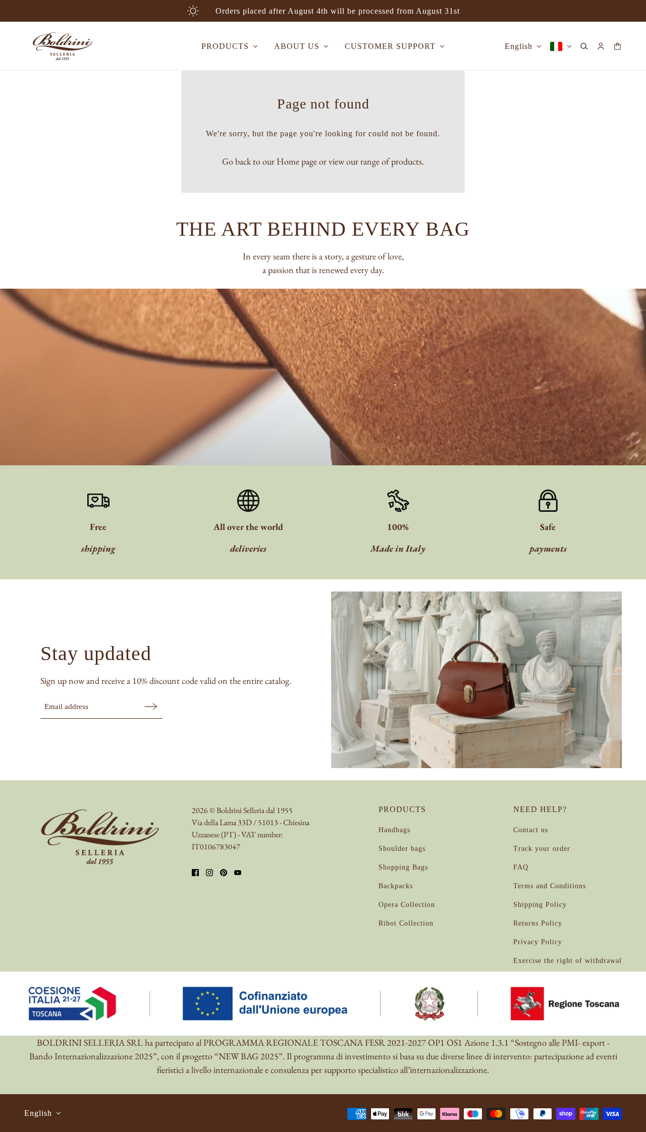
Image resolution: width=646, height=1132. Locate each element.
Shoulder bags (402, 848)
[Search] (584, 46)
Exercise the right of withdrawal (567, 960)
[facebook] (195, 872)
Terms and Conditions (549, 886)
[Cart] (617, 46)
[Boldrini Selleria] (62, 46)
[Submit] (150, 706)
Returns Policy (537, 923)
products (406, 161)
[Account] (601, 46)
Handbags (394, 830)
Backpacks (396, 886)
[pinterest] (223, 872)
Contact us (530, 830)
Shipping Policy (540, 904)
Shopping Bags (403, 867)
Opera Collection (407, 904)
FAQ (520, 867)
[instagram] (209, 872)
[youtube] (237, 872)
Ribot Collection (406, 923)
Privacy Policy (537, 942)
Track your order (541, 848)
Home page (297, 161)
